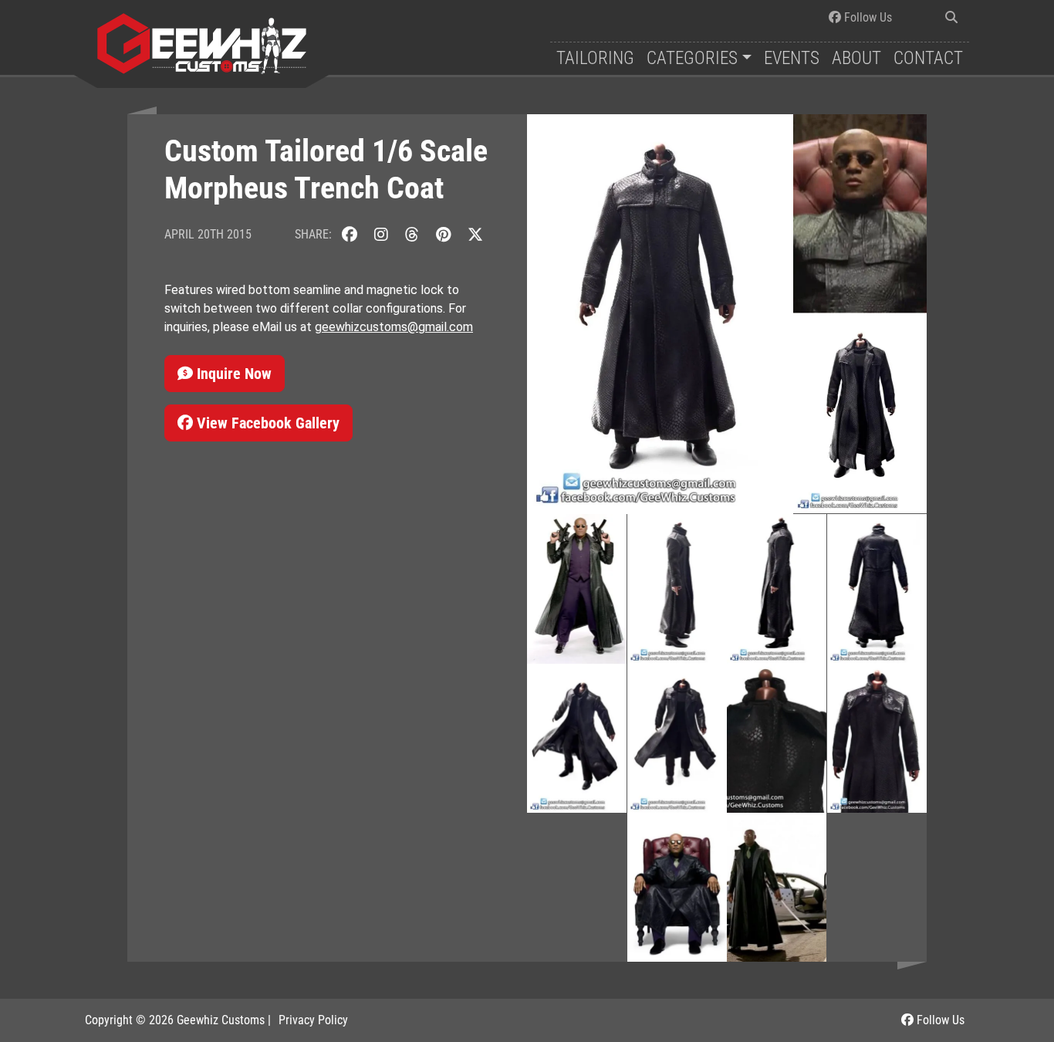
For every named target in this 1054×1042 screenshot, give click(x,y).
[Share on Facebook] (349, 234)
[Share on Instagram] (381, 234)
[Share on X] (475, 234)
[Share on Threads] (412, 234)
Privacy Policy (313, 1020)
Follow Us (866, 17)
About (856, 58)
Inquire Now (232, 373)
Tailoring (595, 58)
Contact (928, 58)
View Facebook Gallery (266, 423)
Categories (692, 58)
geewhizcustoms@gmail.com (394, 327)
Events (791, 58)
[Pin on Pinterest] (443, 234)
